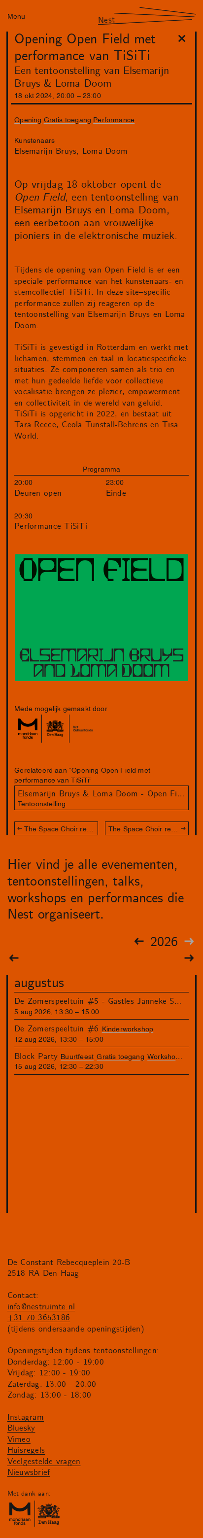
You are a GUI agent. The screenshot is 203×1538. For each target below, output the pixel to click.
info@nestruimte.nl (41, 1306)
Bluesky (21, 1428)
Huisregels (26, 1450)
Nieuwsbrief (28, 1472)
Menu (16, 15)
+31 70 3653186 (38, 1317)
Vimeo (19, 1439)
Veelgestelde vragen (44, 1461)
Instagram (25, 1417)
